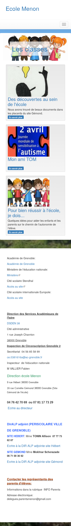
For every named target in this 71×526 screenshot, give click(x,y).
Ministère (12, 275)
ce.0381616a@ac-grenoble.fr (24, 357)
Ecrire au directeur (20, 408)
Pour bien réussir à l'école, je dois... (34, 212)
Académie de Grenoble (21, 264)
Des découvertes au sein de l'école (32, 101)
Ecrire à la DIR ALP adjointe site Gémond (35, 461)
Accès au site (15, 286)
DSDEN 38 (13, 323)
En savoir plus (15, 117)
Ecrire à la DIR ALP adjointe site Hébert (33, 446)
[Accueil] (45, 12)
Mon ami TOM (22, 159)
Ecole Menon (22, 8)
